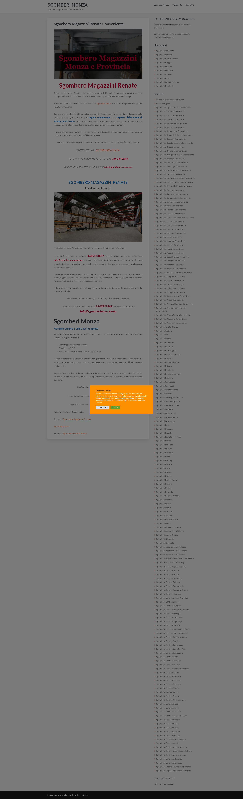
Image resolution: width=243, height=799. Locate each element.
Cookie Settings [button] (102, 407)
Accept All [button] (115, 407)
